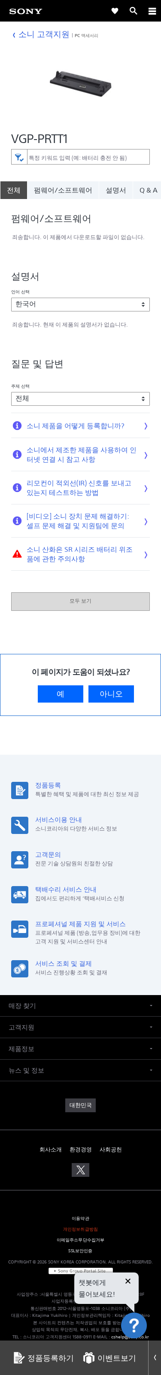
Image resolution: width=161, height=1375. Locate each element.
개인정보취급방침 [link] (80, 1229)
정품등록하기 (50, 1358)
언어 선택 (20, 292)
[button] (143, 1346)
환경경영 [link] (81, 1149)
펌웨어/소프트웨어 (63, 190)
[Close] (154, 1358)
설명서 (116, 190)
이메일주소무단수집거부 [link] (81, 1240)
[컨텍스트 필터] (19, 156)
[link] (26, 10)
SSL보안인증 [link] (80, 1250)
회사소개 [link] (50, 1149)
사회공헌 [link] (111, 1149)
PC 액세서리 (87, 35)
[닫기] (128, 1282)
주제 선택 (20, 386)
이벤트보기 (116, 1358)
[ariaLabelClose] (152, 11)
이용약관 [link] (80, 1218)
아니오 (111, 694)
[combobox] (80, 157)
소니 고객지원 (44, 34)
